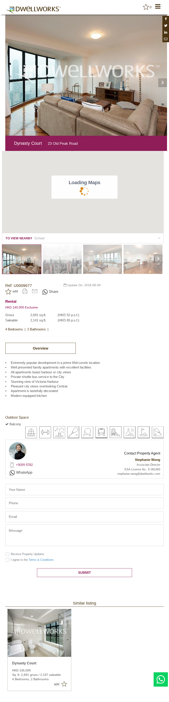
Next (162, 82)
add (15, 291)
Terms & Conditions (41, 559)
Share (53, 291)
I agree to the (32, 559)
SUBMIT (84, 572)
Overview (40, 348)
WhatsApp (24, 472)
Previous (9, 82)
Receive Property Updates (27, 554)
